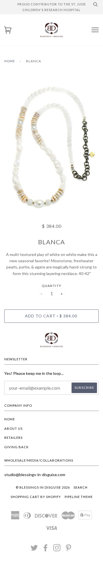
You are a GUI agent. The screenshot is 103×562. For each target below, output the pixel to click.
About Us (13, 428)
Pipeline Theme (79, 497)
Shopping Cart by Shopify (36, 497)
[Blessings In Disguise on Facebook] (45, 549)
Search (81, 487)
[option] (51, 145)
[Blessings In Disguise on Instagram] (57, 549)
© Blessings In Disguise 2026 (43, 487)
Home (9, 61)
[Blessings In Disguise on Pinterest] (68, 549)
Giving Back (16, 447)
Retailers (13, 437)
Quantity (51, 286)
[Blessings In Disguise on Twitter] (34, 549)
